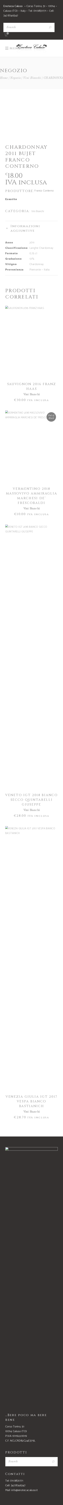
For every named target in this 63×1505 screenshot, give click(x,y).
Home (4, 78)
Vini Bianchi (32, 78)
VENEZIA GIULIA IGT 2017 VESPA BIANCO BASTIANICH (31, 1101)
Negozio (15, 78)
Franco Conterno (44, 191)
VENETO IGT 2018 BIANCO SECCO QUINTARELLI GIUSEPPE (31, 800)
